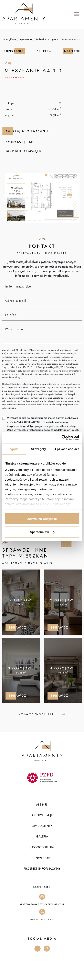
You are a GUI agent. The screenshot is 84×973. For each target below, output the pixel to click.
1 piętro (54, 39)
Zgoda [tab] (14, 448)
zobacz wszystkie (38, 714)
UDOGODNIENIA (42, 847)
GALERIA (42, 836)
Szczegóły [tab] (38, 448)
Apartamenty (26, 39)
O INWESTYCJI (42, 815)
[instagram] (37, 948)
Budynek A (41, 39)
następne (72, 51)
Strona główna (9, 39)
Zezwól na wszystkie (42, 518)
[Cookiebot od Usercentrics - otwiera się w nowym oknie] (61, 437)
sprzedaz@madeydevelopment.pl (42, 904)
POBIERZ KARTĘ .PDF (19, 142)
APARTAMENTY (42, 826)
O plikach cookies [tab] (66, 448)
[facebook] (47, 948)
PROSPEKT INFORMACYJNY (23, 151)
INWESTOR (42, 858)
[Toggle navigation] (76, 14)
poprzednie (13, 51)
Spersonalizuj (40, 532)
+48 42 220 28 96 (42, 919)
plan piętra (43, 51)
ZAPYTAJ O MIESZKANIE (27, 131)
